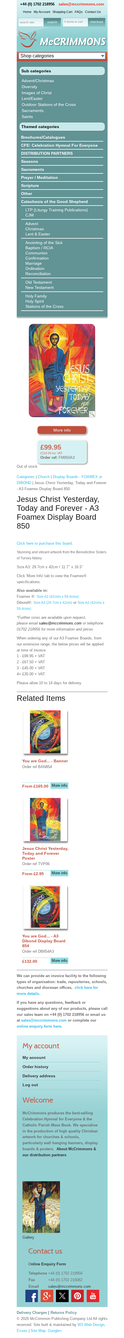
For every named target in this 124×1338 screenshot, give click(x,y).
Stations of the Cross (44, 306)
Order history (35, 1066)
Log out (30, 1084)
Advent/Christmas (38, 80)
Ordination (34, 268)
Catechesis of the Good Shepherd (54, 201)
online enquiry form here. (39, 1026)
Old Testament (38, 282)
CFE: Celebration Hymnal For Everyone (59, 145)
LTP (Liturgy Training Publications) (56, 210)
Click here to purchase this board (44, 543)
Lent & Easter (37, 234)
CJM (29, 215)
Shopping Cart (62, 11)
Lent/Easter (32, 98)
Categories (26, 477)
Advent (31, 223)
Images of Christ (37, 92)
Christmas (34, 229)
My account (34, 1057)
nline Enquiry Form (48, 1264)
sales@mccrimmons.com (81, 4)
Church (44, 477)
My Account (42, 11)
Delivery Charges (32, 1312)
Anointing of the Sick (44, 242)
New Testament (39, 287)
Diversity (29, 86)
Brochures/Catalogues (43, 137)
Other (26, 193)
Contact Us (93, 11)
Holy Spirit (34, 301)
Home (27, 11)
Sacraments (33, 110)
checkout (96, 22)
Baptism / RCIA (39, 247)
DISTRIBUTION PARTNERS (47, 153)
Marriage (33, 263)
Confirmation (37, 258)
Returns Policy (63, 1312)
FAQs (79, 11)
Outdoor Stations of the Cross (49, 104)
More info (62, 430)
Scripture (30, 185)
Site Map (38, 1331)
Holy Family (36, 296)
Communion (36, 253)
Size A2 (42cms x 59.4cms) (58, 597)
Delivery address (38, 1076)
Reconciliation (38, 273)
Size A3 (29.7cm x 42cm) (52, 603)
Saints (27, 116)
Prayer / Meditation (39, 177)
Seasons (29, 161)
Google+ (55, 1331)
